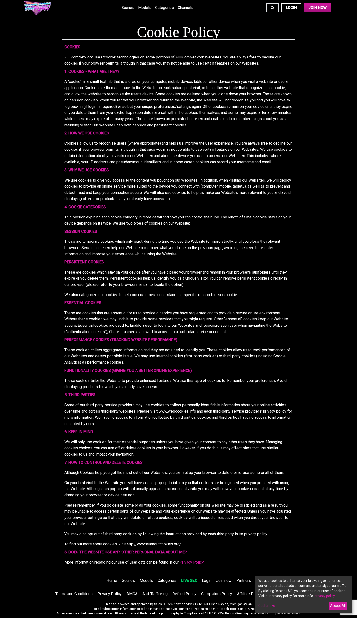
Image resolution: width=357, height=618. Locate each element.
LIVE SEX (189, 580)
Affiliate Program (251, 594)
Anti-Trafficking (155, 594)
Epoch (224, 608)
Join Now (317, 7)
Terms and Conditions (74, 594)
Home (111, 580)
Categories (164, 7)
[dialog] (303, 594)
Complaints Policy (216, 594)
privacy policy (324, 596)
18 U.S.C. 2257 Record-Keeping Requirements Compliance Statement (252, 613)
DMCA (132, 594)
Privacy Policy (191, 562)
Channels (185, 7)
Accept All (338, 606)
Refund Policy (184, 594)
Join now (223, 580)
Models (144, 7)
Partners (243, 580)
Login (291, 7)
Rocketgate (238, 608)
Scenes (127, 7)
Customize (266, 606)
